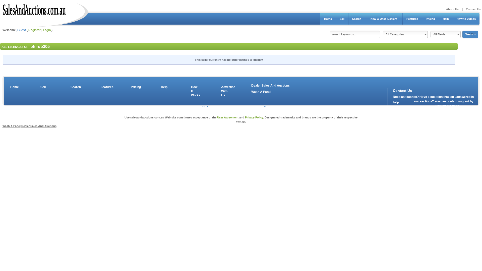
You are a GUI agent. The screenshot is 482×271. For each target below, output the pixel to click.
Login (47, 30)
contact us (421, 107)
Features (412, 18)
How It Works (195, 91)
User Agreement (227, 117)
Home (328, 18)
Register (34, 30)
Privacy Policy (254, 117)
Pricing (430, 18)
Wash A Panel (261, 92)
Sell (342, 18)
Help (446, 18)
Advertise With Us (225, 91)
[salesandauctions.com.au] (34, 8)
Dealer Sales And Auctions (270, 85)
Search (356, 18)
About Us (452, 9)
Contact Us (473, 9)
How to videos (466, 18)
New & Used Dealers (384, 18)
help (396, 102)
